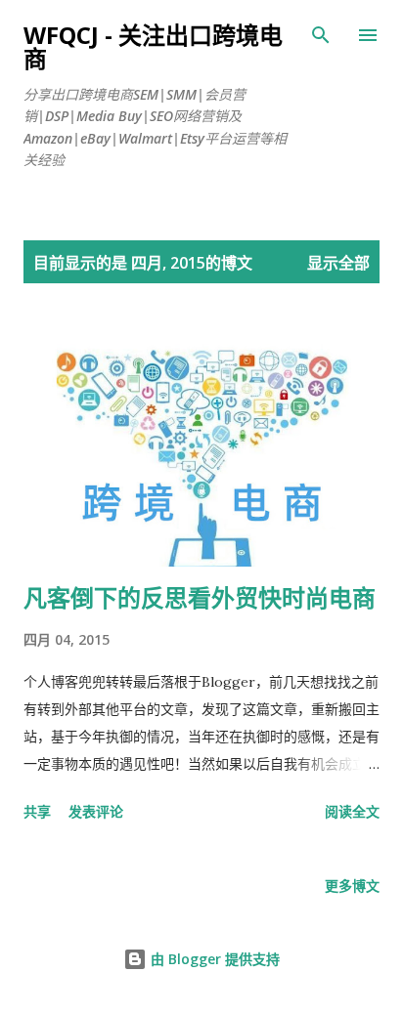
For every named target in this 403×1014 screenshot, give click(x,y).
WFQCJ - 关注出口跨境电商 (153, 46)
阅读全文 (352, 811)
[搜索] (321, 35)
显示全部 (338, 263)
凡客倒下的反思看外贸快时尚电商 (199, 597)
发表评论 (95, 811)
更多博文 (352, 885)
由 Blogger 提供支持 (213, 959)
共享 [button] (37, 811)
